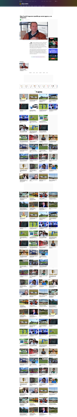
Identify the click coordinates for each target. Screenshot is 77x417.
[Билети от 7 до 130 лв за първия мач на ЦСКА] (33, 137)
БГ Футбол (22, 2)
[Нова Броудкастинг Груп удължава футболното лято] (23, 166)
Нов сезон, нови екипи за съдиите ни (42, 141)
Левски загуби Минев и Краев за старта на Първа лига (33, 122)
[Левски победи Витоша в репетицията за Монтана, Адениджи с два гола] (33, 127)
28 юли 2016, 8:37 (21, 111)
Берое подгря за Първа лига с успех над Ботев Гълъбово (24, 141)
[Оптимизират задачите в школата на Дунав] (33, 96)
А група (39, 92)
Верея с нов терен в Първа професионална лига (53, 180)
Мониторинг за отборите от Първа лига (53, 110)
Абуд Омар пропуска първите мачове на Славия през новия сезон (24, 181)
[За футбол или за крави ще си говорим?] (33, 156)
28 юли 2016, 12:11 (21, 219)
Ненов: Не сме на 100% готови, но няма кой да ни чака (33, 151)
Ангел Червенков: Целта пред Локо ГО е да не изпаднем (42, 171)
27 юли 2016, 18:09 (21, 142)
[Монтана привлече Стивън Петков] (53, 156)
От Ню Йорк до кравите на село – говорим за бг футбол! (43, 161)
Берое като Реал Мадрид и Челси (53, 208)
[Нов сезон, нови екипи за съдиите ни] (43, 137)
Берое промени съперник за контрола (53, 150)
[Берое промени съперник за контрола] (53, 146)
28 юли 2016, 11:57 (31, 219)
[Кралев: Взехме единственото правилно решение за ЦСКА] (43, 204)
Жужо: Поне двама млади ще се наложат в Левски (23, 131)
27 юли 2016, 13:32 (41, 267)
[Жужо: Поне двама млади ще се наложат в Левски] (23, 127)
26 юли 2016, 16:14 (31, 181)
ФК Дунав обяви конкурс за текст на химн (24, 150)
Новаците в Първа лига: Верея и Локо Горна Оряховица (42, 101)
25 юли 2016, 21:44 (41, 210)
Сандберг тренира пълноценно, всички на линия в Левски (33, 209)
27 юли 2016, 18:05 (31, 142)
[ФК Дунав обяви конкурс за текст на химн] (23, 146)
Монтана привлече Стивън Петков (53, 160)
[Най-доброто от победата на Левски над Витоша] (43, 106)
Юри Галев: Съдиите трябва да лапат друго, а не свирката (23, 70)
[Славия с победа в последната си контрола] (43, 194)
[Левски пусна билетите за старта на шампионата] (23, 156)
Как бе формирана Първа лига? (23, 121)
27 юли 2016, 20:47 (31, 133)
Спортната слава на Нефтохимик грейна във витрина (33, 171)
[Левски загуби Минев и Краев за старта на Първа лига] (33, 118)
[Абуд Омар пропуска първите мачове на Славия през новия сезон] (23, 176)
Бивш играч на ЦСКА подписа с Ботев (23, 100)
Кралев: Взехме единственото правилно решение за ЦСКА (43, 209)
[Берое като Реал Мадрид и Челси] (53, 204)
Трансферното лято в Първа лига (23, 110)
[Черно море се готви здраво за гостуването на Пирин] (43, 146)
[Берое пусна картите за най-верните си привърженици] (23, 194)
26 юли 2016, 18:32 (31, 172)
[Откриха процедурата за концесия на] (53, 96)
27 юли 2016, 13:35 (31, 267)
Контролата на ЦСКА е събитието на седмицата (53, 198)
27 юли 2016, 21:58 (50, 229)
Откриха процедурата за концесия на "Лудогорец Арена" (53, 101)
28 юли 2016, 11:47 (41, 102)
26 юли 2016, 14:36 (41, 181)
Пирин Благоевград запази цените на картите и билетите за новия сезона (23, 209)
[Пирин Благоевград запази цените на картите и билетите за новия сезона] (23, 204)
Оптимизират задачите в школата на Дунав (33, 100)
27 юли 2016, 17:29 (50, 142)
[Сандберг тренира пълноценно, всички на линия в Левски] (33, 204)
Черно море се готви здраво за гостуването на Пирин (43, 151)
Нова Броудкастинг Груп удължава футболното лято (23, 171)
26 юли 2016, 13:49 (21, 200)
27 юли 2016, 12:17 (41, 277)
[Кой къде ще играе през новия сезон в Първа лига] (43, 127)
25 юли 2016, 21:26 (50, 209)
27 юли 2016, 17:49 (41, 142)
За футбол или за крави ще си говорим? (33, 160)
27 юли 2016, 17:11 (31, 257)
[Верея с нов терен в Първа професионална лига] (53, 176)
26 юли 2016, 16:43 (50, 171)
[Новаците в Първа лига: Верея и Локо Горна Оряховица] (43, 96)
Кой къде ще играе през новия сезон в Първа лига (43, 131)
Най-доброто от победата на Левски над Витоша (43, 110)
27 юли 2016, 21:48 (31, 123)
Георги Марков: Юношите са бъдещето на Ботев (53, 141)
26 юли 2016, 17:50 (41, 172)
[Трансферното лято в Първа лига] (23, 106)
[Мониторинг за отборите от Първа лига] (53, 106)
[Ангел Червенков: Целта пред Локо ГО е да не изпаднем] (43, 166)
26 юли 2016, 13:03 (31, 200)
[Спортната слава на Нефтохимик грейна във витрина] (33, 166)
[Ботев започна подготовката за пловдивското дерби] (33, 194)
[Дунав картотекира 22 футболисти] (43, 176)
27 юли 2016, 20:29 (21, 248)
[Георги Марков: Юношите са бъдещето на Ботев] (53, 137)
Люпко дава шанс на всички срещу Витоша (53, 170)
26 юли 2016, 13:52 (50, 181)
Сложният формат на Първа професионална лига (43, 121)
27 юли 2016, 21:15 (31, 238)
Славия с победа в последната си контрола (43, 198)
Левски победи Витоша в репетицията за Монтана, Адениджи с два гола (33, 132)
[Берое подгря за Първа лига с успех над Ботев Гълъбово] (23, 137)
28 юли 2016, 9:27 (50, 102)
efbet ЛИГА (24, 4)
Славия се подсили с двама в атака (34, 180)
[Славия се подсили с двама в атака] (33, 176)
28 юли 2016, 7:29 (41, 111)
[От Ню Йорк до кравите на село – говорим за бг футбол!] (43, 156)
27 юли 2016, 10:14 (21, 172)
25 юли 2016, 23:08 (21, 210)
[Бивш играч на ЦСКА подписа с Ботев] (23, 96)
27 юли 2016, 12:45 (21, 277)
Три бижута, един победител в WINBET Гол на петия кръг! (53, 47)
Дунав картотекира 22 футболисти (42, 180)
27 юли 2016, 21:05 (41, 238)
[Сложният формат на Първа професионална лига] (43, 118)
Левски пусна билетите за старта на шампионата (23, 160)
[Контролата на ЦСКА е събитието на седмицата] (53, 194)
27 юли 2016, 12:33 (41, 162)
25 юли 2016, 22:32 (31, 210)
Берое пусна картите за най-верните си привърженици (23, 199)
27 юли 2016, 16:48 (31, 152)
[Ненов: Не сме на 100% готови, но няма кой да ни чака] (33, 146)
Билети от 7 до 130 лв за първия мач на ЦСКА (33, 141)
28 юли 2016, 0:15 (50, 111)
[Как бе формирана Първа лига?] (23, 118)
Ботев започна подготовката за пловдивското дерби (33, 199)
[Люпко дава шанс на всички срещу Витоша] (53, 166)
